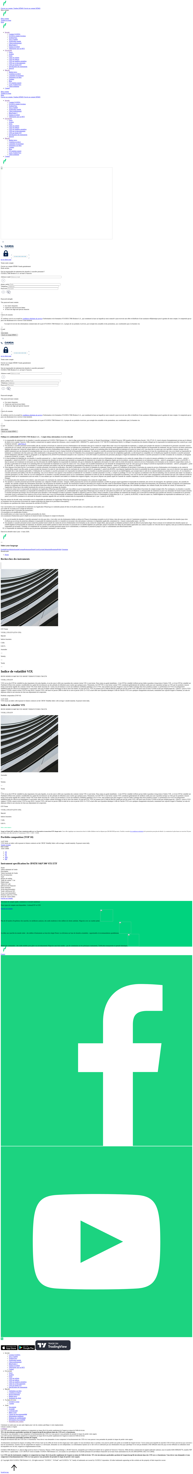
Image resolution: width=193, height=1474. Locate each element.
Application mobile (15, 41)
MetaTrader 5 (13, 45)
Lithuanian (47, 549)
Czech (37, 549)
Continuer (4, 1428)
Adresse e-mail (6, 277)
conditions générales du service (32, 318)
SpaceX (11, 68)
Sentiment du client (15, 1398)
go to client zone (6, 259)
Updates (11, 79)
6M (6, 859)
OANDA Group (14, 1402)
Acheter (8, 845)
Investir (7, 32)
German (21, 549)
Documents (12, 1407)
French (8, 549)
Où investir (8, 50)
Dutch (33, 549)
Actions (11, 54)
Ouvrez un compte (7, 908)
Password (4, 288)
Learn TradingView (15, 84)
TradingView (13, 38)
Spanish (16, 549)
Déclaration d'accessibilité (17, 1420)
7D (6, 855)
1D (6, 854)
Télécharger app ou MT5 (17, 48)
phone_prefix (5, 284)
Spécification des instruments (18, 66)
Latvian (41, 549)
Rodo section (5, 268)
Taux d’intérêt (13, 39)
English (3, 549)
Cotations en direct (15, 74)
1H (6, 852)
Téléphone (4, 286)
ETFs (10, 56)
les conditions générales (136, 831)
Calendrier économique (16, 75)
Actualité (12, 1409)
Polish (59, 549)
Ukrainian (65, 549)
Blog (10, 81)
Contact (7, 88)
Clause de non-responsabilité (18, 1414)
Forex (11, 52)
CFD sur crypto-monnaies (17, 63)
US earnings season (15, 83)
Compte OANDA (14, 34)
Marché (7, 70)
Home (7, 555)
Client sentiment (14, 86)
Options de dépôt (14, 47)
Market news (13, 72)
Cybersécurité (13, 1411)
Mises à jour (13, 1412)
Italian (12, 549)
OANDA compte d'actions (17, 36)
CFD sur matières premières (18, 61)
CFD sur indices (14, 59)
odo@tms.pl (22, 444)
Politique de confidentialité (17, 1418)
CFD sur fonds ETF (15, 65)
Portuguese (27, 549)
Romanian (54, 549)
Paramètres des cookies (16, 1421)
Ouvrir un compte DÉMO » (9, 335)
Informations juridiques (16, 1416)
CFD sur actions (14, 57)
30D (6, 857)
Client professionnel (15, 43)
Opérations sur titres (15, 77)
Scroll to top (5, 1472)
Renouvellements (14, 1394)
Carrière (11, 1403)
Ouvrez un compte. (7, 898)
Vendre (3, 845)
